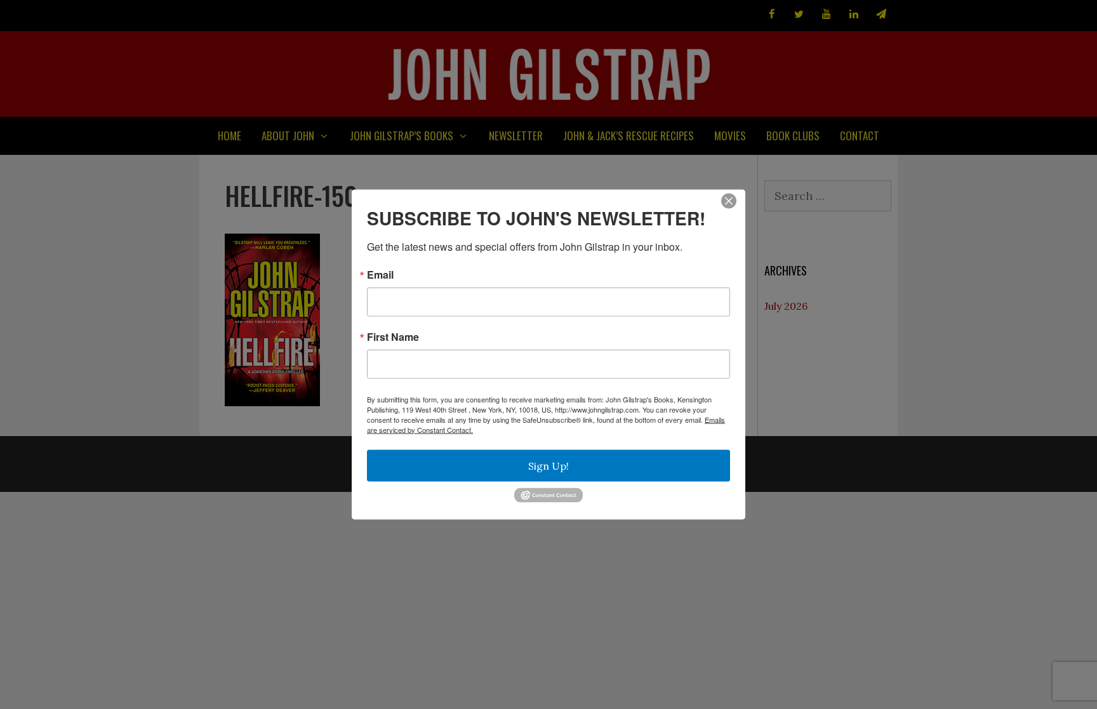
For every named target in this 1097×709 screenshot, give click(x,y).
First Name (393, 336)
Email (380, 274)
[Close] (728, 200)
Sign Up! (548, 465)
